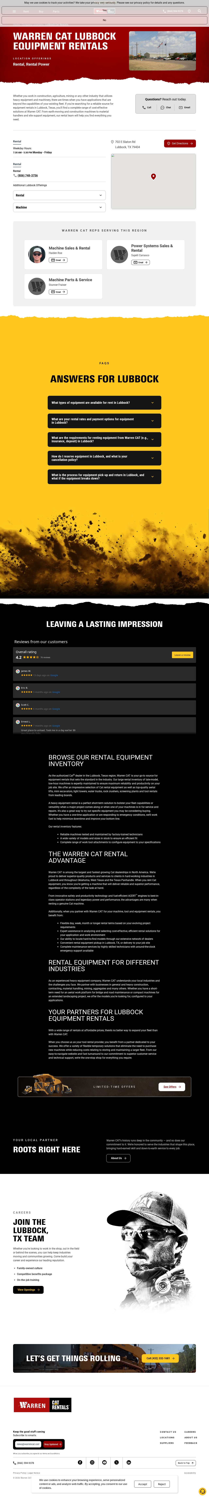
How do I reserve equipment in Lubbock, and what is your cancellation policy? (89, 458)
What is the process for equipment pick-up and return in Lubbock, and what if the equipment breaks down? (98, 476)
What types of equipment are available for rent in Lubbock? (91, 403)
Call (149, 107)
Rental (20, 195)
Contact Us (168, 1432)
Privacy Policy (19, 1473)
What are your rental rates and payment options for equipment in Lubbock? (93, 421)
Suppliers (167, 1443)
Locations (167, 1437)
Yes (105, 10)
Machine (21, 207)
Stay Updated (51, 1444)
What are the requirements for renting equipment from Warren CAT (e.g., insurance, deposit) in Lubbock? (100, 439)
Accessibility (190, 1473)
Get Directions (180, 143)
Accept (142, 1484)
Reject (162, 1484)
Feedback (191, 1443)
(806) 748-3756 (28, 175)
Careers (190, 1432)
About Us (191, 1437)
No (104, 20)
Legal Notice (34, 1473)
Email (187, 107)
